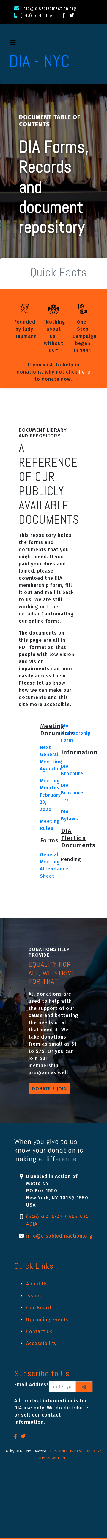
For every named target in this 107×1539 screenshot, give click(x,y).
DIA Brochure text (72, 793)
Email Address (31, 1384)
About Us (37, 1284)
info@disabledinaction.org (49, 8)
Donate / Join (49, 1089)
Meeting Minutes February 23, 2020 (50, 795)
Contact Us (39, 1331)
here (84, 372)
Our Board (38, 1308)
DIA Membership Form (76, 733)
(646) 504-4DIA (36, 15)
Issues (34, 1296)
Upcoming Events (47, 1319)
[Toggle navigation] (13, 44)
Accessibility (41, 1343)
